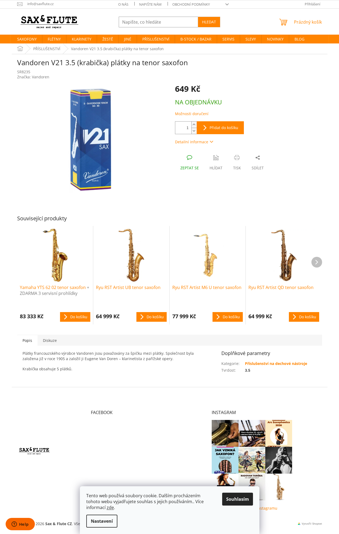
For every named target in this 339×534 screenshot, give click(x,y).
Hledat (209, 21)
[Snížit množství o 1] (194, 131)
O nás (123, 4)
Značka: (33, 76)
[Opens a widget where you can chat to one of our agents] (20, 524)
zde (110, 507)
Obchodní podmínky (191, 4)
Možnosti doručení (191, 113)
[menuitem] (27, 39)
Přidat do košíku (224, 127)
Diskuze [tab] (50, 340)
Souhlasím (237, 499)
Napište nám (150, 4)
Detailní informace (191, 141)
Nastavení (102, 521)
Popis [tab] (27, 340)
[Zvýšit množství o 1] (194, 125)
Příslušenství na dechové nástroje (276, 363)
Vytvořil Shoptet (312, 523)
